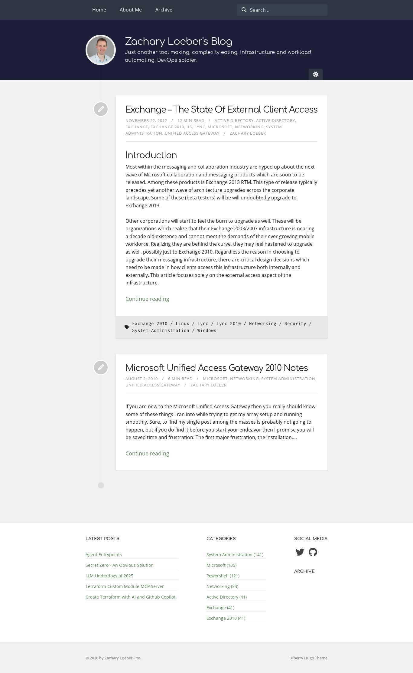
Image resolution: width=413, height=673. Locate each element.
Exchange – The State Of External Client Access (221, 110)
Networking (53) (222, 586)
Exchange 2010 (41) (226, 618)
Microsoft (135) (221, 565)
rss (138, 658)
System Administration (160, 330)
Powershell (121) (223, 576)
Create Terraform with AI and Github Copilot (130, 597)
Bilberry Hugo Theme (308, 658)
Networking (249, 127)
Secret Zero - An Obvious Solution (120, 565)
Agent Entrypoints (104, 554)
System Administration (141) (235, 554)
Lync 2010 (228, 324)
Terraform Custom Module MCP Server (125, 586)
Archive (163, 9)
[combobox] (282, 10)
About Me (131, 9)
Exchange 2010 (167, 127)
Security (295, 324)
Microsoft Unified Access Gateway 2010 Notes (216, 368)
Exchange (136, 127)
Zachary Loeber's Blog (178, 41)
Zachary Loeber (248, 133)
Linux (182, 324)
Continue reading (147, 298)
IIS (189, 127)
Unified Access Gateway (192, 133)
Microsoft (220, 127)
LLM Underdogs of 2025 (109, 576)
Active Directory (234, 120)
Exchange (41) (220, 607)
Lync (199, 127)
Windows (206, 330)
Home (99, 9)
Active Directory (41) (227, 597)
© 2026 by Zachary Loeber (109, 658)
